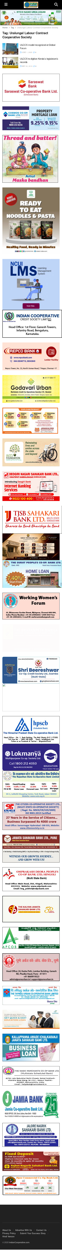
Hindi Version (8, 1233)
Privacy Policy (9, 1230)
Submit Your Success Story (33, 1230)
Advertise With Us (23, 1227)
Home (5, 27)
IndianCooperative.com (19, 1239)
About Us (6, 1227)
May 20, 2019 (26, 66)
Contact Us (41, 1227)
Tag (12, 27)
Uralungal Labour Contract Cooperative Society (37, 27)
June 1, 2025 (26, 52)
